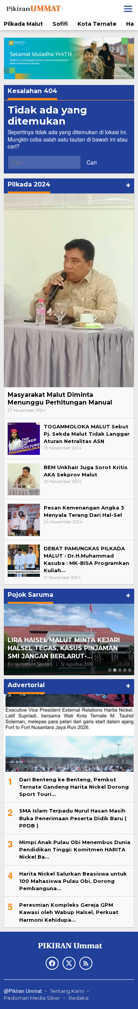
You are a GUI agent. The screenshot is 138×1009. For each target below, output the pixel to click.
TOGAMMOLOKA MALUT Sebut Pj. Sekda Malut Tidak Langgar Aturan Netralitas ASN (87, 433)
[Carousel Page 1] (110, 670)
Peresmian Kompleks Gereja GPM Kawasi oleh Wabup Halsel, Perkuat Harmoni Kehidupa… (68, 912)
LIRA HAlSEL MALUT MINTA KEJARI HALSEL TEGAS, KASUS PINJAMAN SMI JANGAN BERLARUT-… (64, 648)
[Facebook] (52, 963)
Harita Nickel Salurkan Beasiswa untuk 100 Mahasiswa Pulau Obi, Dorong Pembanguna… (73, 881)
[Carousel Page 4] (125, 670)
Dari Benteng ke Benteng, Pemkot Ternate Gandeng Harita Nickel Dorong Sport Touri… (74, 786)
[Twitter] (69, 963)
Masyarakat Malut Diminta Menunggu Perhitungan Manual (60, 398)
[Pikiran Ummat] (33, 8)
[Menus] (128, 9)
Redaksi (79, 998)
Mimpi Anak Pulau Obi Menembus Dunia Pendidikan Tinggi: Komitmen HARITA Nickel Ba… (74, 849)
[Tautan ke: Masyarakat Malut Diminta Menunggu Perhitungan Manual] (69, 290)
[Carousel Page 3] (120, 670)
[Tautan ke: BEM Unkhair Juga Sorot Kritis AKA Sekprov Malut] (24, 478)
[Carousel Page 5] (129, 670)
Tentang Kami (67, 991)
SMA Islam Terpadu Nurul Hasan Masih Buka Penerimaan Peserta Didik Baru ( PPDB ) (73, 818)
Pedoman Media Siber (32, 998)
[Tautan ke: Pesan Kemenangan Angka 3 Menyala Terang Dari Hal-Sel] (24, 519)
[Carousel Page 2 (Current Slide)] (115, 670)
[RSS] (85, 963)
